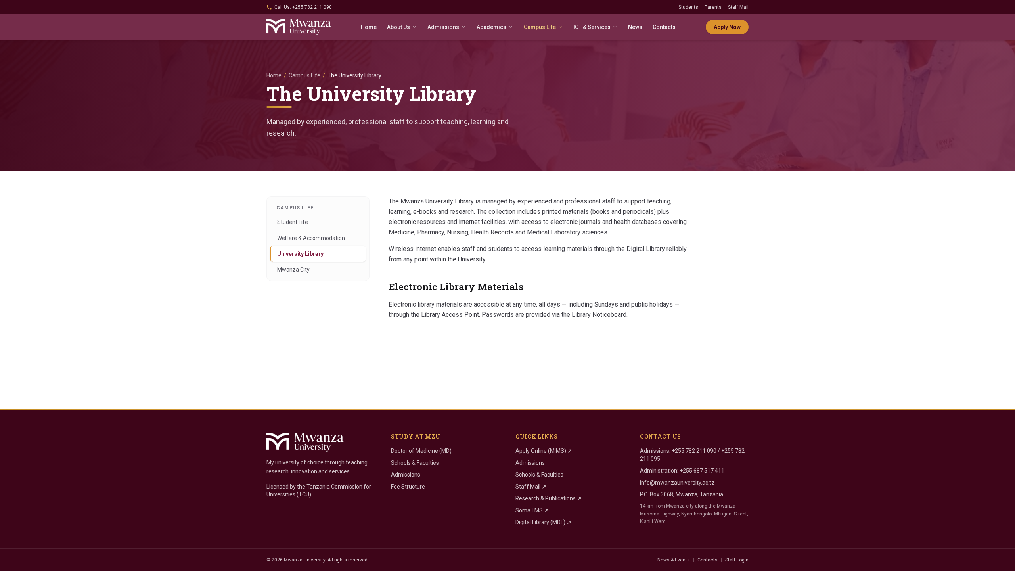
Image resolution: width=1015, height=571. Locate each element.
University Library (300, 254)
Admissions (443, 27)
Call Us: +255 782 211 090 (303, 7)
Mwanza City (293, 269)
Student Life (292, 222)
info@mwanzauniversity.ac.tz (677, 482)
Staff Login (737, 560)
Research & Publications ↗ (548, 498)
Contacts (664, 27)
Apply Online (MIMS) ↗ (543, 451)
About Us (398, 27)
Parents (713, 7)
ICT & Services (592, 27)
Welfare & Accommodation (311, 238)
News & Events (673, 560)
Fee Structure (408, 486)
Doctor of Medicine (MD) (421, 451)
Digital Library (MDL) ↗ (543, 522)
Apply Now (727, 27)
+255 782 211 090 (694, 451)
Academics (491, 27)
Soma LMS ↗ (532, 510)
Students (688, 7)
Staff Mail (738, 7)
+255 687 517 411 (702, 471)
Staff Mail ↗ (530, 486)
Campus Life (540, 27)
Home (369, 27)
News (635, 27)
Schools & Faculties (415, 463)
